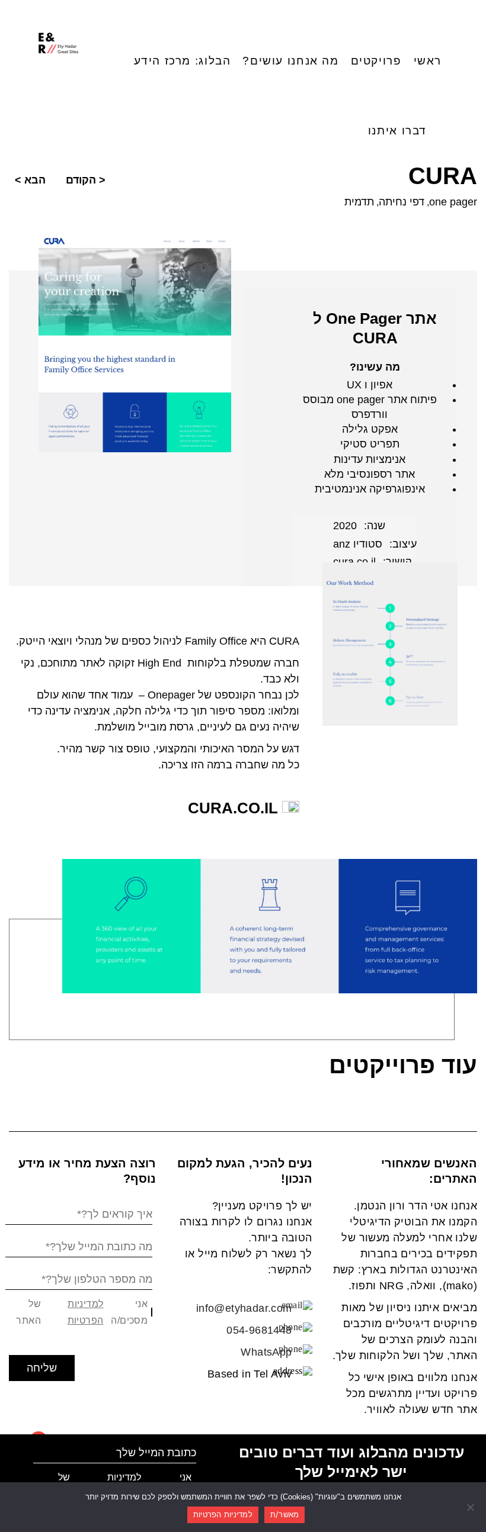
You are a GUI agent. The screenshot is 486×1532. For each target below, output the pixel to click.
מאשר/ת (284, 1514)
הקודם (81, 180)
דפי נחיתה (401, 202)
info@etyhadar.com (244, 1308)
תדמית (359, 202)
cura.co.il (235, 808)
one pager (453, 202)
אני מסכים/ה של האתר (82, 1312)
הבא (35, 180)
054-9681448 (259, 1330)
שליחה (42, 1368)
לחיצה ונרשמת (20, 1466)
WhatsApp (266, 1352)
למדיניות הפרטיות (85, 1312)
